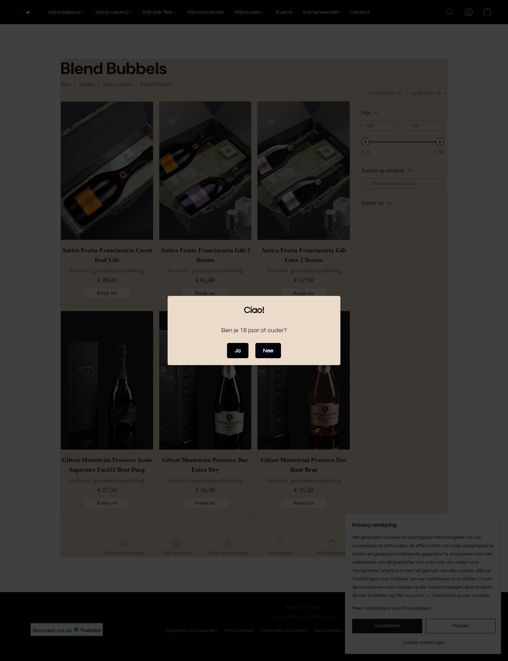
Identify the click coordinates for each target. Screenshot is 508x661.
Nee (268, 350)
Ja (238, 350)
